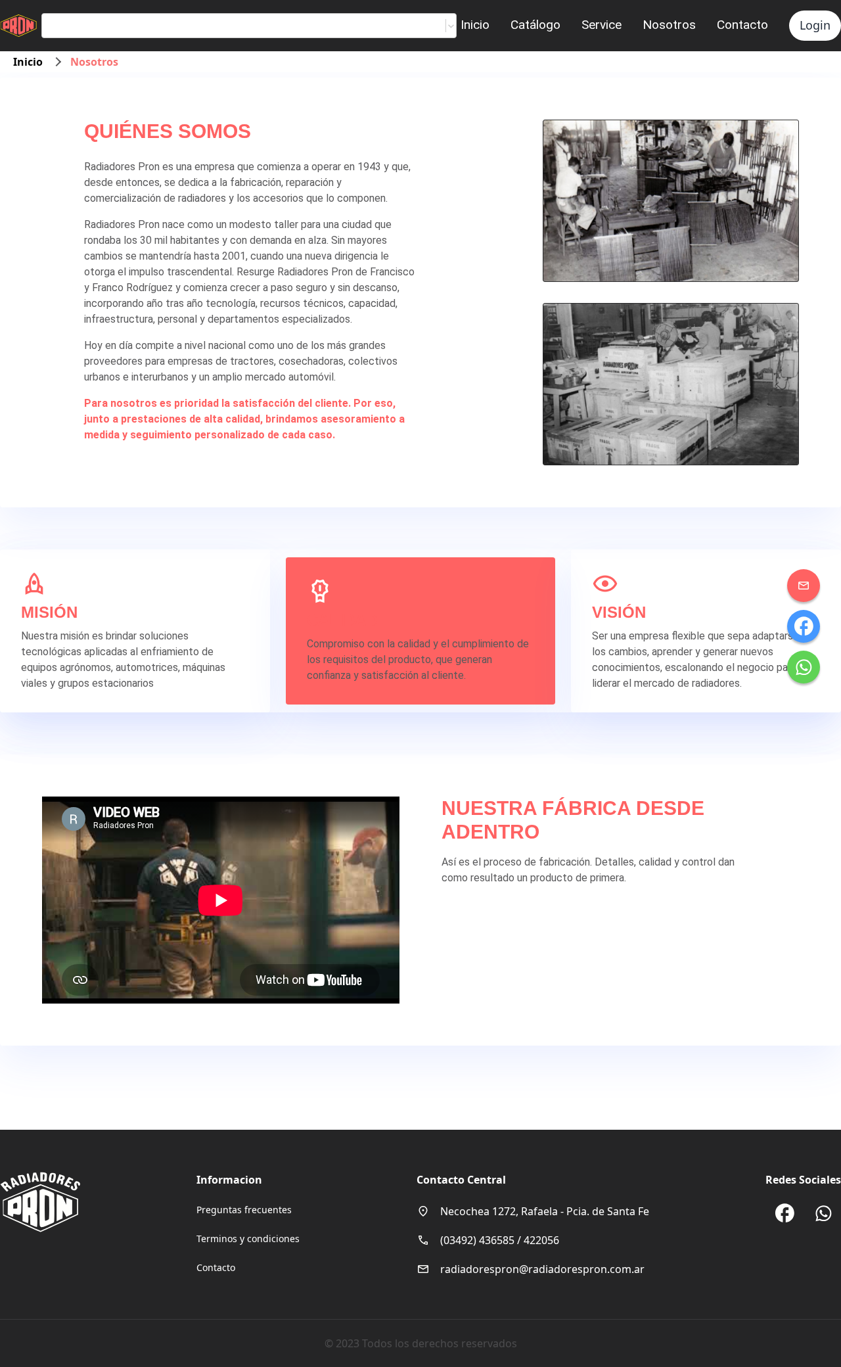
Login (815, 25)
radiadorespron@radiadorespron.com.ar (542, 1269)
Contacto (742, 24)
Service (601, 24)
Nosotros (669, 24)
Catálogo (535, 24)
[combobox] (52, 26)
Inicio (475, 24)
